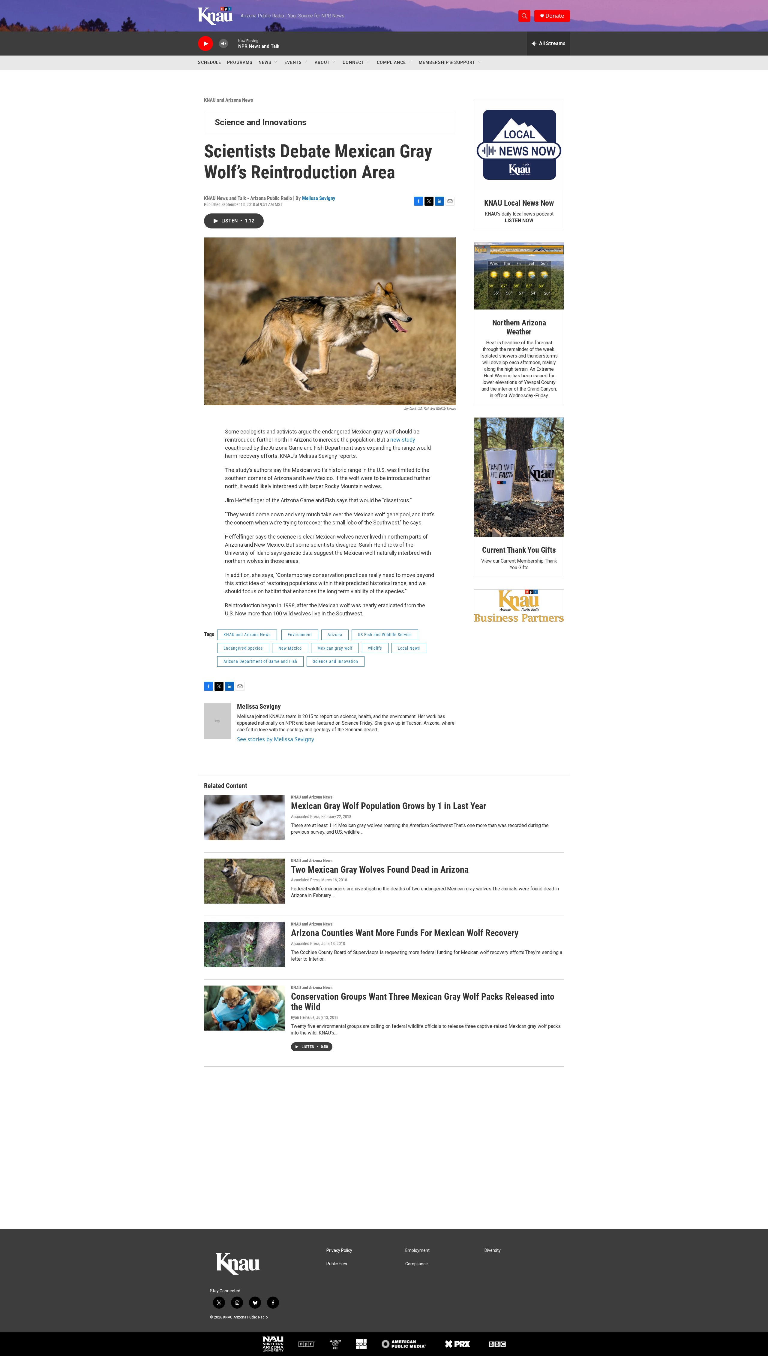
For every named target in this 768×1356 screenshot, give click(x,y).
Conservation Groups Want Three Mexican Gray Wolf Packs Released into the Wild (422, 1001)
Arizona (335, 634)
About (322, 62)
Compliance (391, 62)
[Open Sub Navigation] (276, 62)
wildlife (375, 648)
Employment (417, 1250)
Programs (240, 62)
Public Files (336, 1264)
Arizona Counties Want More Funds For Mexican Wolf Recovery (404, 933)
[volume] (223, 43)
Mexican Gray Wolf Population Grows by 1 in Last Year (388, 806)
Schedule (209, 62)
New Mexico (290, 648)
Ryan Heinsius (302, 1017)
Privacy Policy (339, 1250)
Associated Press (305, 816)
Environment (300, 634)
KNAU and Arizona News (228, 100)
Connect (353, 62)
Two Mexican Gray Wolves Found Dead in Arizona (380, 869)
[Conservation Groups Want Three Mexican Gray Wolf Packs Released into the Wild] (244, 1008)
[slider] (233, 43)
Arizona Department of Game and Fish (260, 661)
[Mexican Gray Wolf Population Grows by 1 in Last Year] (244, 817)
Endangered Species (243, 648)
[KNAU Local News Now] (519, 145)
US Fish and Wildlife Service (385, 634)
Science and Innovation (335, 661)
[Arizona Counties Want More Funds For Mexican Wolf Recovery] (244, 944)
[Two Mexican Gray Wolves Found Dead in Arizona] (244, 881)
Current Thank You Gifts (519, 549)
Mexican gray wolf (334, 648)
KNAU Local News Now (519, 202)
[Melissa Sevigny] (217, 721)
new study (402, 439)
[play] (205, 43)
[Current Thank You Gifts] (519, 477)
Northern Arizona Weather (519, 327)
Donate (554, 16)
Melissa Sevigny (318, 198)
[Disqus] (384, 1148)
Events (293, 62)
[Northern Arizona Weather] (519, 276)
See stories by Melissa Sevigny (275, 739)
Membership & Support (447, 62)
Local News (409, 648)
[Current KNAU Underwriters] (519, 606)
